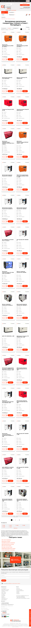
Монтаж (18, 588)
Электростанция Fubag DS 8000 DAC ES (23, 110)
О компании (11, 12)
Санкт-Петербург (13, 10)
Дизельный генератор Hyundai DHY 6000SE (7, 175)
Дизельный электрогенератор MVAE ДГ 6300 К (22, 45)
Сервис (18, 591)
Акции (3, 596)
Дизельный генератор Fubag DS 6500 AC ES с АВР (22, 368)
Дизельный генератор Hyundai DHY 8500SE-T (22, 305)
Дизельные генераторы (7, 18)
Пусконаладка (19, 589)
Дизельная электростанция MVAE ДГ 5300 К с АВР (22, 142)
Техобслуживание (20, 590)
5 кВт (24, 525)
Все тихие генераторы (6, 539)
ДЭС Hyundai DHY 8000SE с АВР (22, 434)
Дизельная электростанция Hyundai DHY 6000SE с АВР (7, 401)
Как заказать (4, 599)
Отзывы (3, 594)
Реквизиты (4, 593)
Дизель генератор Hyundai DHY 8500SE (21, 272)
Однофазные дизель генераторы (8, 542)
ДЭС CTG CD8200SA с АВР (8, 336)
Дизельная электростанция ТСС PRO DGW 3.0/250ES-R (8, 272)
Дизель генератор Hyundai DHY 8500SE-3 (7, 305)
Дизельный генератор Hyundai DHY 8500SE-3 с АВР (22, 500)
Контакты (3, 17)
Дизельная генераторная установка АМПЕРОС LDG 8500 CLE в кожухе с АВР (8, 368)
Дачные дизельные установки (8, 544)
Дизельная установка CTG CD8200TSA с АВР (23, 337)
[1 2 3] (8, 361)
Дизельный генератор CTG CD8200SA (7, 78)
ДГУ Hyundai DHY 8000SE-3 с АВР (23, 468)
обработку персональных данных (14, 583)
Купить (10, 59)
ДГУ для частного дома (6, 545)
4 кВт (17, 525)
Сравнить (4, 32)
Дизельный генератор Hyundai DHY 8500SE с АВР (7, 500)
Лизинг (18, 592)
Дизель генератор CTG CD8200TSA (22, 78)
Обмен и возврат (5, 590)
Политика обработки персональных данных (21, 597)
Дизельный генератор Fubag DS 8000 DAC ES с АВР (22, 401)
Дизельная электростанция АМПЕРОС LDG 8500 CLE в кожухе (8, 143)
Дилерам (3, 595)
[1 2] (8, 135)
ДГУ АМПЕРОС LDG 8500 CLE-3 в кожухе (7, 240)
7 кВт (11, 526)
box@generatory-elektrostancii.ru (25, 8)
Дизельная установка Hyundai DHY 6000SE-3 (7, 208)
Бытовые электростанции (7, 547)
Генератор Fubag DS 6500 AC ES (8, 110)
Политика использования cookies (23, 598)
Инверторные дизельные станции (8, 548)
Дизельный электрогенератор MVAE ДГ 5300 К (7, 45)
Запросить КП (25, 3)
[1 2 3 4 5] (8, 265)
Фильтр (28, 27)
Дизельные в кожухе (6, 541)
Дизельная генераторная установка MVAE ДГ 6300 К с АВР (22, 176)
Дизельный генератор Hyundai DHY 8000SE (22, 208)
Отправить (4, 580)
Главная (2, 18)
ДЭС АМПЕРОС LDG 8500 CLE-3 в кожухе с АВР (8, 468)
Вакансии (3, 597)
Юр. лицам (4, 592)
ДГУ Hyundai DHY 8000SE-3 (23, 240)
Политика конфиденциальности (23, 595)
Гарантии (3, 591)
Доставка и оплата (5, 589)
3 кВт (11, 525)
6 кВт (4, 526)
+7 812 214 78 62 (26, 7)
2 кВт (4, 525)
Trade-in (18, 593)
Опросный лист (5, 598)
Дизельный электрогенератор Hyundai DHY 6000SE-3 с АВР (8, 435)
